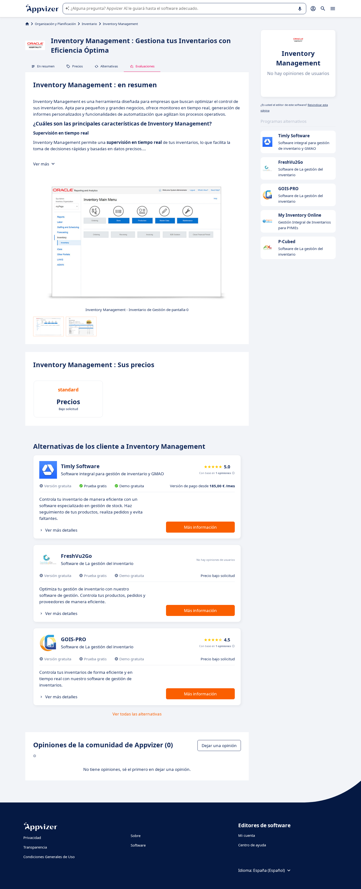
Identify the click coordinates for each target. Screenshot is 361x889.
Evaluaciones (145, 66)
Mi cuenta (246, 835)
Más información (200, 527)
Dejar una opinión (219, 745)
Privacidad (32, 837)
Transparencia (35, 847)
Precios (77, 66)
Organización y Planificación (55, 24)
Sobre (135, 835)
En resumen (46, 66)
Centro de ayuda (252, 844)
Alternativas (109, 66)
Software (138, 845)
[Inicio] (27, 23)
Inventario (89, 24)
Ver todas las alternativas (137, 713)
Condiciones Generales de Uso (49, 856)
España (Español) (269, 870)
